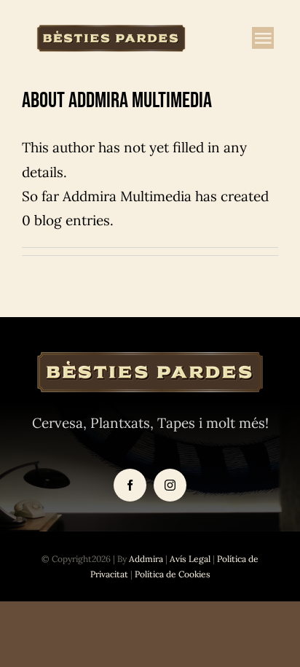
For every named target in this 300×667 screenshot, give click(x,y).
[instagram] (170, 485)
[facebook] (130, 485)
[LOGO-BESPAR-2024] (111, 28)
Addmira (146, 558)
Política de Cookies (172, 574)
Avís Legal (190, 558)
